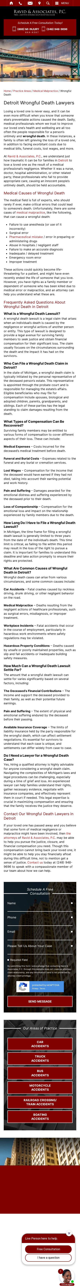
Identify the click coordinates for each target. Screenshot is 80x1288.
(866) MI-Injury (28, 29)
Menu (65, 3)
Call (20, 3)
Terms (42, 989)
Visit (39, 3)
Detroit (63, 160)
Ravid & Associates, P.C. (24, 156)
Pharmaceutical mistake (26, 237)
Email (30, 3)
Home (11, 3)
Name (11, 903)
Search (48, 3)
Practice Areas (22, 90)
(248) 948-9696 (57, 29)
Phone (11, 917)
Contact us (35, 862)
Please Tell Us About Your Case (29, 946)
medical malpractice (31, 212)
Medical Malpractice (45, 90)
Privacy (35, 989)
